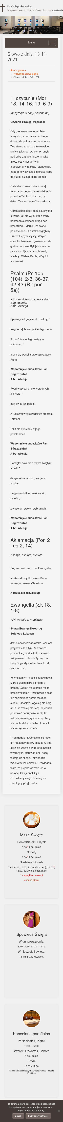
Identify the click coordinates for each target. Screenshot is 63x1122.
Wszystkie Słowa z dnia (25, 73)
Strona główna (18, 70)
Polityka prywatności (38, 1116)
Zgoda (18, 1116)
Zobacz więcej (31, 880)
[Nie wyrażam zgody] (58, 1111)
